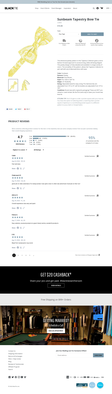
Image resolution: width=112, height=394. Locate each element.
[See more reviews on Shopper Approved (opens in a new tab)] (24, 168)
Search (10, 369)
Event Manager (57, 8)
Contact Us (11, 351)
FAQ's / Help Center (14, 359)
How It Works (45, 8)
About (75, 8)
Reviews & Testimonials (16, 364)
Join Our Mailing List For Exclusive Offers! (71, 351)
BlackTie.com (16, 386)
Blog (9, 361)
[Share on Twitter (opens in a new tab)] (21, 168)
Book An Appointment (56, 331)
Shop (36, 8)
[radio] (56, 136)
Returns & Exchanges (15, 356)
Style (58, 31)
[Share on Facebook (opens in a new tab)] (18, 169)
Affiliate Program (14, 367)
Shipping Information (15, 354)
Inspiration (67, 8)
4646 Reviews (22, 144)
